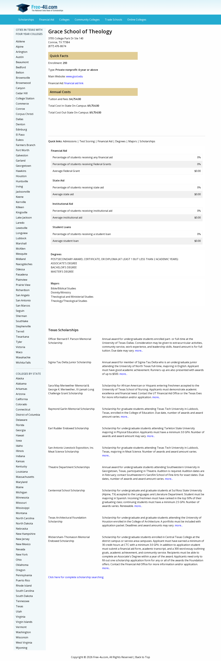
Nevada (20, 549)
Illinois (20, 451)
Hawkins (21, 171)
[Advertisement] (107, 124)
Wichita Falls (23, 362)
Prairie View (23, 285)
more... (139, 350)
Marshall (21, 243)
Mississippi (22, 508)
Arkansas (21, 389)
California (22, 399)
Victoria (20, 347)
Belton (20, 72)
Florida (20, 425)
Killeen (20, 207)
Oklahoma (22, 565)
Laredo (20, 222)
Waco (19, 352)
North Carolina (25, 518)
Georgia (21, 430)
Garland (20, 160)
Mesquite (21, 254)
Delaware (21, 420)
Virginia (20, 616)
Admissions (70, 141)
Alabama (21, 383)
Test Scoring (87, 141)
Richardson (22, 290)
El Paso (20, 134)
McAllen (20, 248)
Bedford (21, 67)
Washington (23, 632)
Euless (20, 140)
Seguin (20, 311)
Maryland (21, 482)
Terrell (20, 331)
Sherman (21, 316)
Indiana (20, 456)
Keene (19, 197)
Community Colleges (87, 19)
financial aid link (73, 83)
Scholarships (26, 19)
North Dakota (24, 523)
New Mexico (23, 544)
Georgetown (23, 166)
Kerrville (21, 202)
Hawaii (20, 435)
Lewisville (21, 228)
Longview (22, 233)
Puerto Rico (23, 580)
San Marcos (23, 305)
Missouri (21, 502)
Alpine (19, 46)
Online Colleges (136, 19)
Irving (19, 186)
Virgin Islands (24, 622)
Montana (21, 513)
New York (22, 554)
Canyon (20, 88)
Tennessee (22, 601)
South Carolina (25, 591)
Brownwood (23, 83)
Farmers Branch (25, 145)
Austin (20, 57)
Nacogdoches (24, 264)
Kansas (20, 461)
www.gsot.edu (74, 76)
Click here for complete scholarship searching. (76, 577)
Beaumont (22, 62)
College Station (25, 98)
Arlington (21, 52)
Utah (19, 611)
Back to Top (142, 657)
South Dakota (24, 596)
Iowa (19, 440)
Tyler (19, 342)
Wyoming (21, 648)
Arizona (20, 394)
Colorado (21, 404)
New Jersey (22, 539)
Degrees (120, 141)
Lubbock (21, 238)
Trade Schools (113, 19)
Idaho (19, 446)
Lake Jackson (24, 217)
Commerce (22, 103)
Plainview (21, 279)
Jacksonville (23, 191)
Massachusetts (25, 477)
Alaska (20, 378)
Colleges (64, 19)
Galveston (22, 155)
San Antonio (23, 300)
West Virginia (24, 642)
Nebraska (22, 528)
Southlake (22, 321)
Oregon (20, 570)
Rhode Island (24, 585)
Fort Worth (22, 150)
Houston (21, 176)
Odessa (20, 269)
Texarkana (22, 336)
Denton (20, 124)
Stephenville (23, 326)
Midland (21, 259)
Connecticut (23, 409)
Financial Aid (46, 19)
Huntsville (22, 181)
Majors (132, 141)
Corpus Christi (24, 114)
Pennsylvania (24, 575)
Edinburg (21, 129)
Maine (19, 487)
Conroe (20, 109)
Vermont (21, 627)
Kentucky (21, 466)
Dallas (19, 119)
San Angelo (23, 295)
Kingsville (21, 212)
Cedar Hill (22, 93)
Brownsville (23, 77)
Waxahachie (23, 357)
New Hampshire (25, 534)
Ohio (19, 559)
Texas (19, 606)
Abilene (20, 41)
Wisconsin (22, 637)
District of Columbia (28, 414)
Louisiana (22, 471)
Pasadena (22, 274)
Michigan (21, 492)
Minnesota (22, 497)
